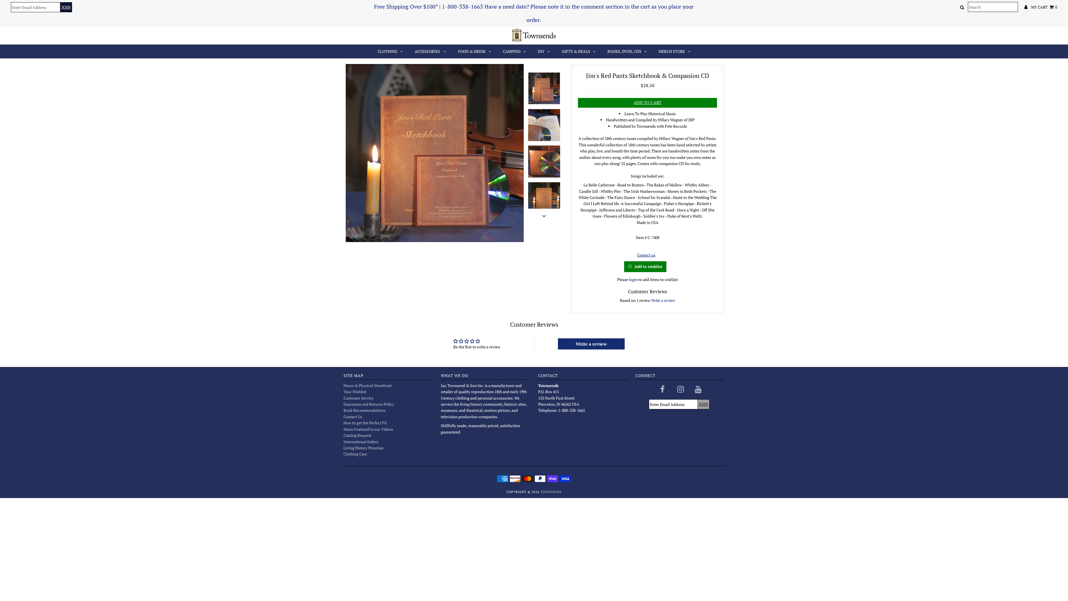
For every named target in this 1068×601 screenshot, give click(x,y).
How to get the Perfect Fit (365, 422)
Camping (512, 51)
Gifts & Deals (576, 51)
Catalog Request (357, 435)
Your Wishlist (354, 391)
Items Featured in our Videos (368, 429)
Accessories (428, 51)
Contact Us (352, 416)
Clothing (387, 51)
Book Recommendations (364, 410)
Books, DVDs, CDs (624, 51)
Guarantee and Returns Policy (368, 404)
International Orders (360, 441)
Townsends (551, 492)
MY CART (1044, 7)
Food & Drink (472, 51)
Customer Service (358, 398)
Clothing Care (355, 454)
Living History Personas (363, 447)
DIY (541, 51)
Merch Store (672, 51)
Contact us (646, 255)
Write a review (663, 300)
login (633, 279)
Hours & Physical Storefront (367, 385)
